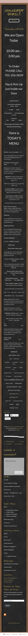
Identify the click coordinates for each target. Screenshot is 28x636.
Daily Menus (19, 428)
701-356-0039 (8, 582)
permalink (17, 430)
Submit (7, 605)
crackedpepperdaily (14, 12)
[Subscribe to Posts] (5, 615)
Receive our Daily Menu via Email (11, 587)
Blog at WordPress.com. (14, 623)
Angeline (21, 426)
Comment (18, 472)
